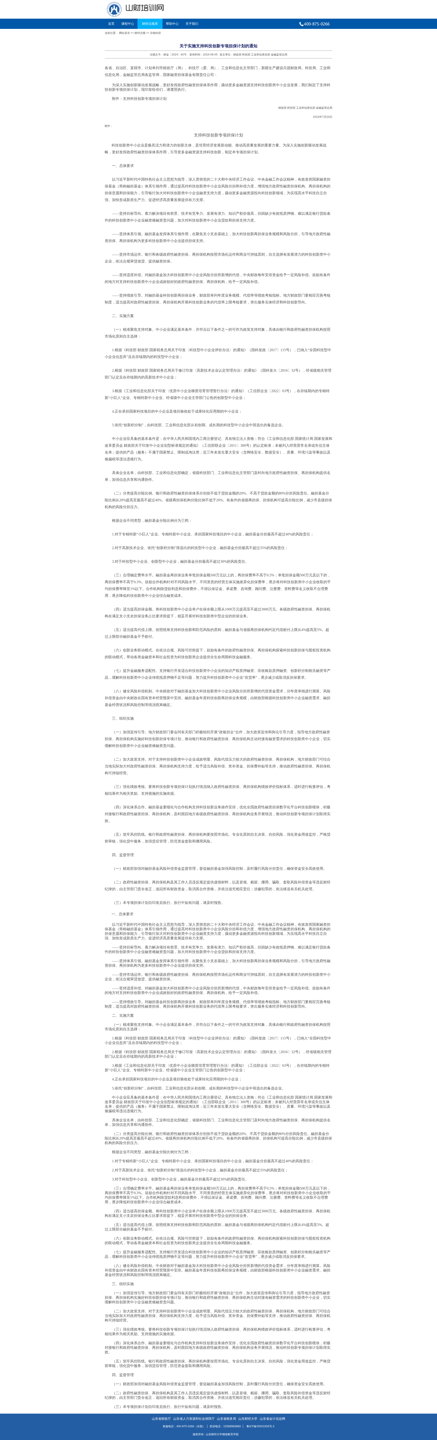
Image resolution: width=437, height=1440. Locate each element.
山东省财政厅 (161, 1418)
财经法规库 (150, 23)
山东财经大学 (247, 1418)
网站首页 (124, 33)
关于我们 (191, 23)
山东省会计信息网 (272, 1418)
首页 (111, 23)
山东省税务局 (226, 1418)
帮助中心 (172, 23)
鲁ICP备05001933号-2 (260, 1426)
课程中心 (127, 23)
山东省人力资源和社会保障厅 (194, 1418)
